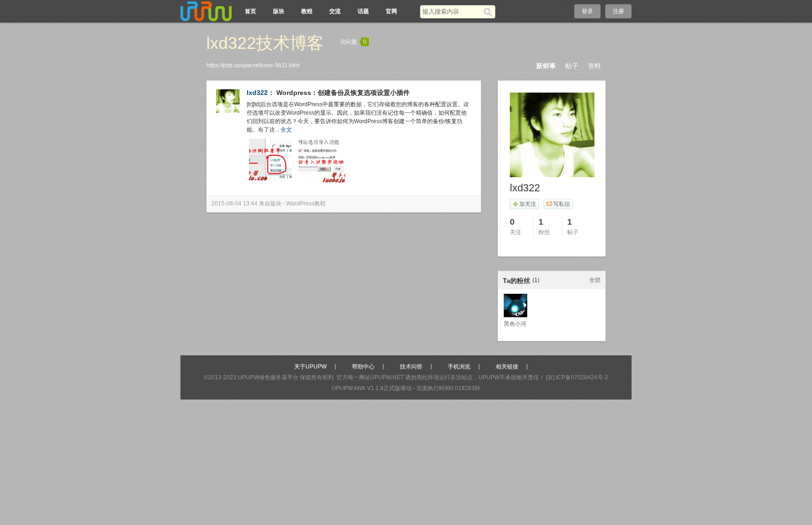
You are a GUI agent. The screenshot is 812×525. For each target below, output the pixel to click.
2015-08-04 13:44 (234, 203)
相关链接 (507, 366)
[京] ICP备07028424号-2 (577, 377)
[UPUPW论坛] (206, 11)
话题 (363, 11)
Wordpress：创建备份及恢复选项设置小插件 (343, 92)
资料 (594, 66)
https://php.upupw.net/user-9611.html (253, 65)
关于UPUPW (310, 366)
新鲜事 (546, 66)
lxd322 (257, 92)
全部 (595, 280)
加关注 (527, 204)
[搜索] (489, 11)
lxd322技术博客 (265, 43)
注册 (618, 11)
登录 (587, 11)
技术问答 (411, 366)
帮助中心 (363, 366)
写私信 (561, 204)
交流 (335, 11)
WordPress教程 (306, 203)
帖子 (571, 66)
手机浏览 (459, 366)
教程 (306, 11)
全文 (286, 129)
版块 (278, 11)
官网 (391, 11)
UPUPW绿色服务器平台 (268, 377)
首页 (250, 11)
